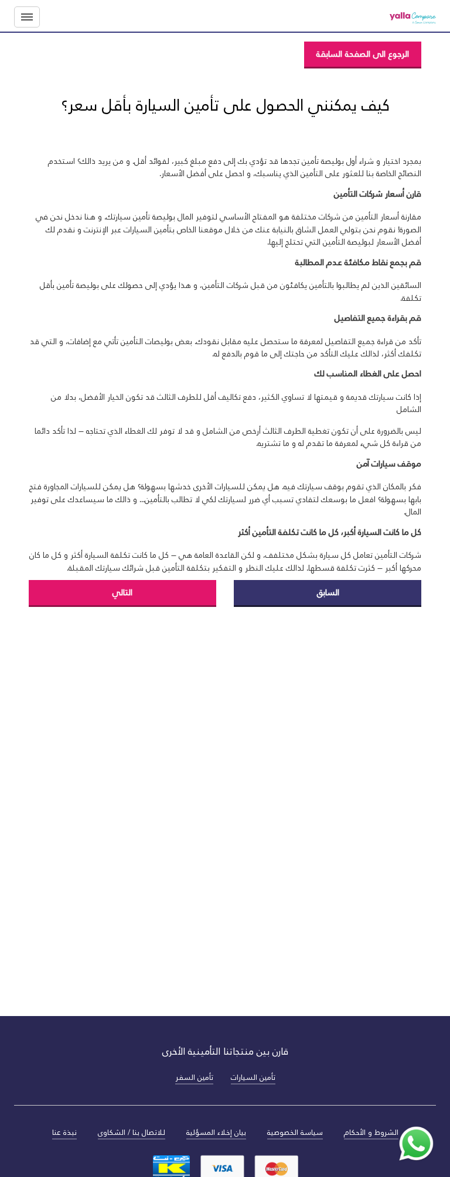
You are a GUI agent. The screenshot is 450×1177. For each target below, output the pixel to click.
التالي (122, 592)
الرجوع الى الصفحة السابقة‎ (362, 54)
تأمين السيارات (253, 1077)
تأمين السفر (194, 1077)
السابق (327, 592)
